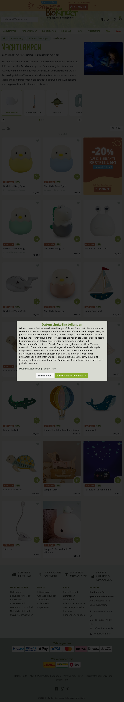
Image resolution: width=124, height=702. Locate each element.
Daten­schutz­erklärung (30, 368)
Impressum (50, 368)
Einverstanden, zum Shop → (71, 375)
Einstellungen (45, 375)
